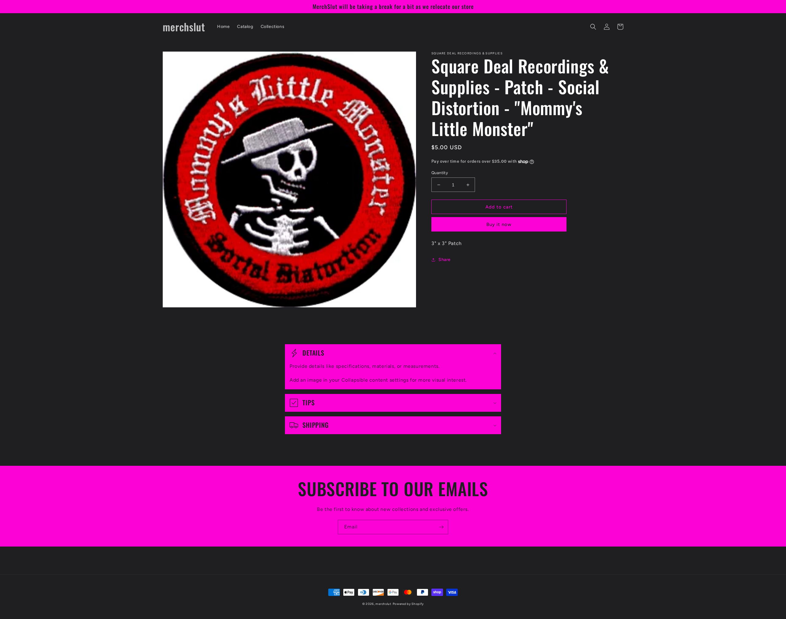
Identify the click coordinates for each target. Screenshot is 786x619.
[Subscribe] (441, 527)
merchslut (383, 604)
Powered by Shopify (408, 604)
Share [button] (444, 259)
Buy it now (499, 224)
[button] (593, 26)
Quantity (439, 172)
